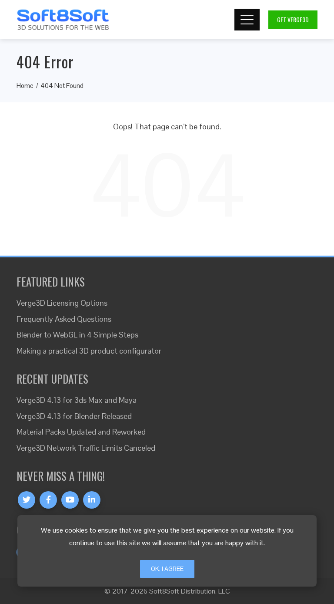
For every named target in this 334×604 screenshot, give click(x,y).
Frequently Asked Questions (64, 319)
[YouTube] (70, 500)
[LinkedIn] (91, 500)
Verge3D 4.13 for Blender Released (74, 416)
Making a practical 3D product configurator (89, 351)
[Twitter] (26, 500)
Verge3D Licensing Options (62, 303)
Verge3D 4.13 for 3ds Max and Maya (77, 400)
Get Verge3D (293, 19)
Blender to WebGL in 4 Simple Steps (77, 335)
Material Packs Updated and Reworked (81, 432)
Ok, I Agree (167, 569)
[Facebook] (48, 500)
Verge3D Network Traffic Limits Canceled (86, 448)
